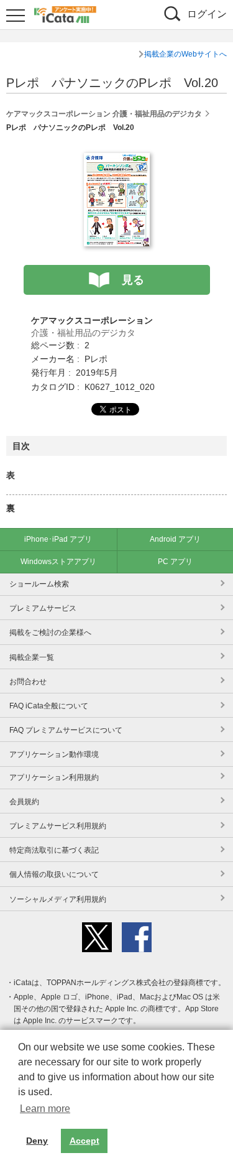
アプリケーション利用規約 (54, 777)
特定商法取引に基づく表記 (54, 850)
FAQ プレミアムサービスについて (65, 730)
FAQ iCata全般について (48, 706)
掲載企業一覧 (31, 657)
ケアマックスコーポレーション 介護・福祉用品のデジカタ (104, 113)
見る (133, 280)
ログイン (207, 14)
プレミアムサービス (42, 608)
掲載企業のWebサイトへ (185, 54)
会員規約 (24, 801)
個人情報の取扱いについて (54, 874)
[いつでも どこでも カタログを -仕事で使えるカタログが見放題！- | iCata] (65, 13)
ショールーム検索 (39, 584)
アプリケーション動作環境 (54, 754)
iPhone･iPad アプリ (58, 539)
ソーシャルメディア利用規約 (57, 899)
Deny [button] (37, 1141)
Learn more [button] (45, 1108)
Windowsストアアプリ (58, 561)
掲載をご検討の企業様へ (50, 632)
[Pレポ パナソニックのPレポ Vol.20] (117, 160)
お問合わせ (28, 681)
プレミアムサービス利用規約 (57, 826)
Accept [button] (84, 1141)
